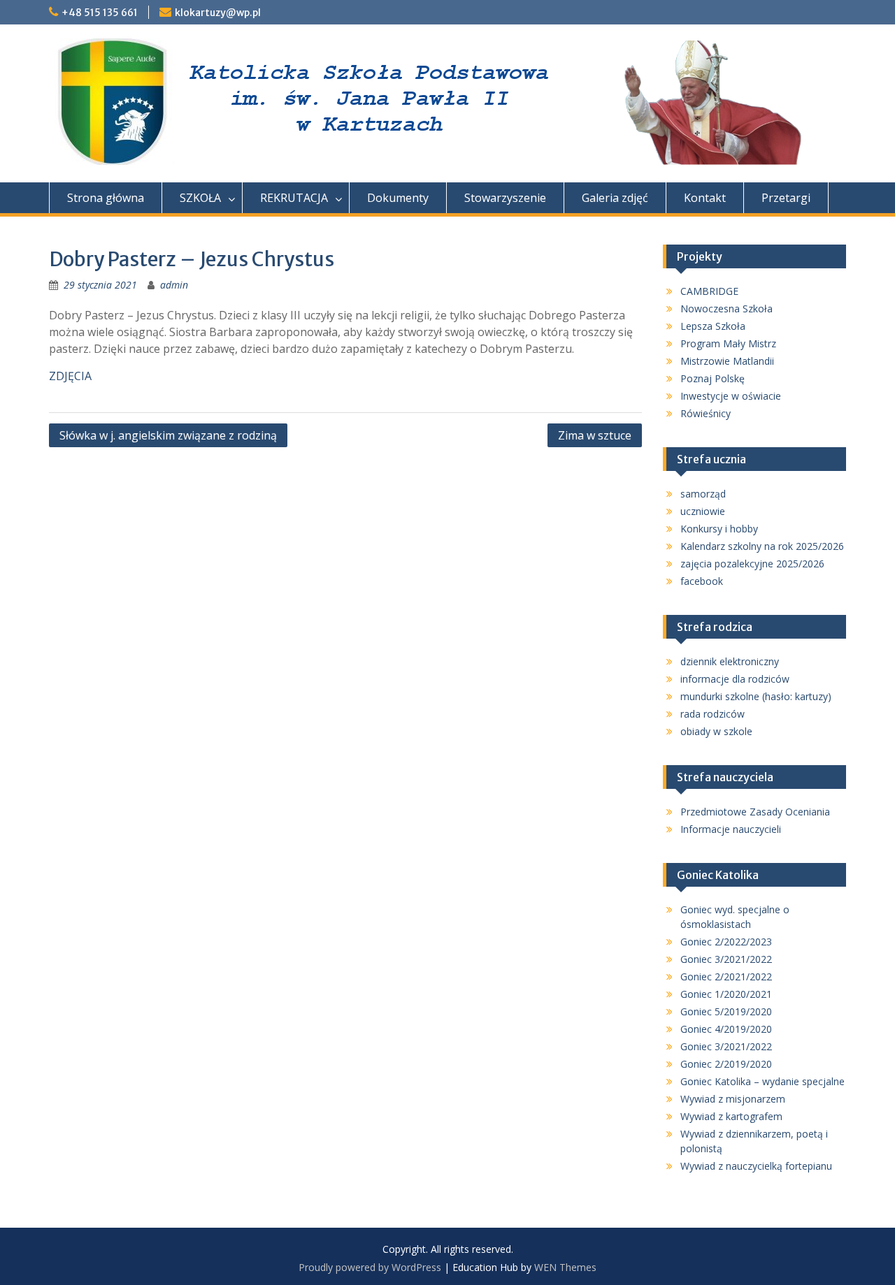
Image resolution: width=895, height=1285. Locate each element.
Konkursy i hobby (719, 528)
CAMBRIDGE (709, 291)
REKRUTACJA (294, 197)
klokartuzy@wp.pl (218, 12)
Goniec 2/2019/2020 (726, 1063)
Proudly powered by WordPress (370, 1267)
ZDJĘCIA (70, 376)
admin (174, 284)
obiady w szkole (716, 731)
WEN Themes (565, 1267)
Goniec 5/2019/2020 (726, 1011)
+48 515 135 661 (100, 12)
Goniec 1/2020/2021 (726, 994)
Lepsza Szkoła (712, 326)
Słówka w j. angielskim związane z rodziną (168, 435)
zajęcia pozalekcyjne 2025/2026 (752, 563)
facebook (701, 581)
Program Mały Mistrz (728, 343)
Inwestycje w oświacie (730, 395)
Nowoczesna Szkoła (726, 308)
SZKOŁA (200, 197)
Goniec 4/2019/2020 (726, 1029)
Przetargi (785, 197)
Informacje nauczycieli (730, 829)
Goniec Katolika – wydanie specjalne (762, 1081)
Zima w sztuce (594, 435)
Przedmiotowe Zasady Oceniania (755, 811)
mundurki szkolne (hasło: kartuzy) (755, 696)
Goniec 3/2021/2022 (726, 959)
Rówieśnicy (705, 413)
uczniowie (702, 511)
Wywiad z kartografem (731, 1116)
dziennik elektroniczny (729, 661)
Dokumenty (398, 197)
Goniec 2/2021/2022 (726, 976)
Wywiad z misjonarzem (732, 1098)
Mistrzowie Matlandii (727, 361)
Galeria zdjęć (615, 197)
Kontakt (705, 197)
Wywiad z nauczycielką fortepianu (756, 1166)
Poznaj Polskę (712, 378)
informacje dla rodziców (734, 678)
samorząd (703, 493)
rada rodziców (712, 713)
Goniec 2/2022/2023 (726, 941)
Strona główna (105, 197)
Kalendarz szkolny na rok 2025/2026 (762, 546)
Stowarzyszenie (505, 197)
